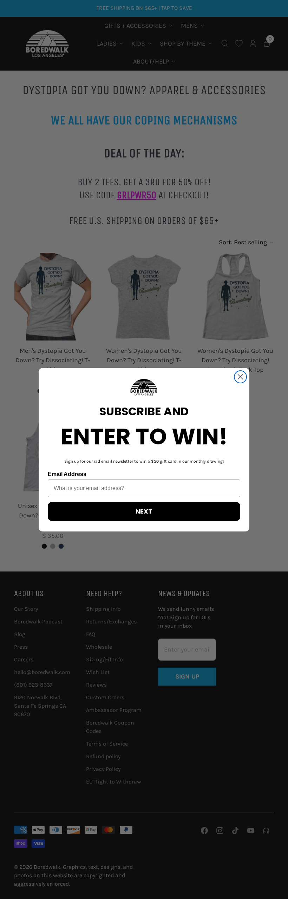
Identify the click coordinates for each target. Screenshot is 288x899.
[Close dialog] (240, 377)
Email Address (67, 474)
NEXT (144, 511)
